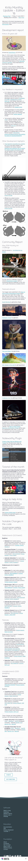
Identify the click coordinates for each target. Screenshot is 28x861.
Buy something (10, 779)
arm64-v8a (19, 722)
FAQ (5, 828)
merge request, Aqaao (11, 582)
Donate (8, 774)
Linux (6, 721)
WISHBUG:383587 (10, 684)
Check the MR (8, 195)
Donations (6, 843)
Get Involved (7, 845)
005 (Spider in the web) (8, 365)
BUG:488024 (8, 587)
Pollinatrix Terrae (6, 317)
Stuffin (8, 145)
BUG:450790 (16, 649)
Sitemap (6, 816)
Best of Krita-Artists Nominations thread (13, 292)
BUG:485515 (8, 650)
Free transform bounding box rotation (15, 144)
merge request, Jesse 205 (14, 614)
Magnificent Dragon (11, 281)
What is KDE (7, 846)
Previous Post (7, 16)
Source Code (7, 815)
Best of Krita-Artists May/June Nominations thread (11, 427)
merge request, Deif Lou (11, 711)
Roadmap (6, 812)
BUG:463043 (14, 613)
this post (13, 125)
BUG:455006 (8, 649)
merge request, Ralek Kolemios (13, 695)
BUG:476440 (16, 554)
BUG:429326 (20, 644)
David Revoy (12, 52)
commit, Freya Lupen (19, 587)
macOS (17, 721)
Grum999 (7, 99)
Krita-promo (5, 24)
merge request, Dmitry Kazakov (14, 561)
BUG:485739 (8, 703)
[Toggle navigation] (25, 858)
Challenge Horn (6, 398)
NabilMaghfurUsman (15, 99)
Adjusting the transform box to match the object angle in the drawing (15, 149)
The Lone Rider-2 (7, 351)
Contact (6, 849)
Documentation (8, 827)
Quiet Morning (6, 302)
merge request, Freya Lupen (14, 554)
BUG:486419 (14, 663)
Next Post (21, 17)
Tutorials (6, 831)
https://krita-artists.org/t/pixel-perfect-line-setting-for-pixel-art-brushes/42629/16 (15, 134)
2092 (6, 119)
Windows (11, 721)
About (5, 842)
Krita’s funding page (10, 512)
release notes (18, 107)
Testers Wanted (17, 114)
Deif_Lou (7, 101)
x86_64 (13, 724)
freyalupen (22, 98)
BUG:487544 (20, 597)
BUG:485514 (15, 650)
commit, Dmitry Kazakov (11, 599)
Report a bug (7, 810)
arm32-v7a (7, 724)
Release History (8, 813)
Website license (8, 848)
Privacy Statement (9, 830)
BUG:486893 (13, 573)
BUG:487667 (8, 606)
